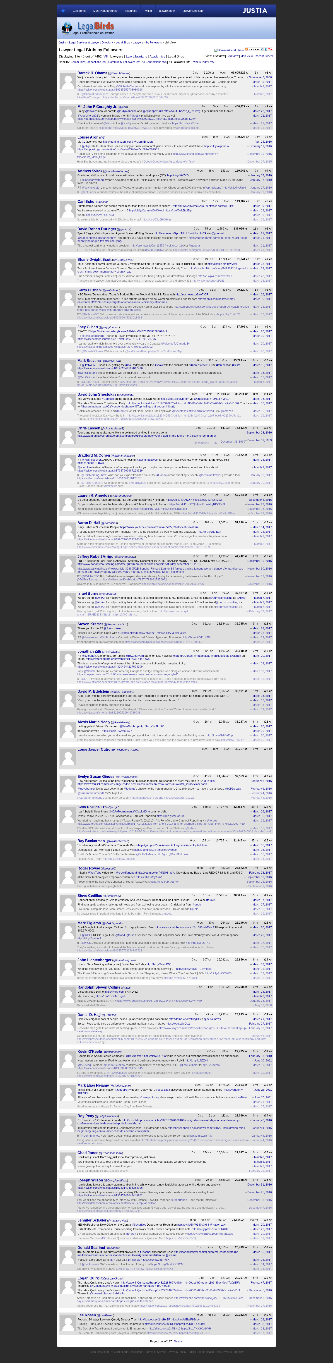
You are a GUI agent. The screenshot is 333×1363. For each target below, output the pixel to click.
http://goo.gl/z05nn (149, 845)
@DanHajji (109, 1015)
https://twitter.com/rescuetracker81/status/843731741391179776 (116, 339)
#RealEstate (226, 1233)
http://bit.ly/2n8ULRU (189, 968)
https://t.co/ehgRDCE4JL (210, 504)
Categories (79, 10)
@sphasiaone (212, 187)
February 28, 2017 (260, 872)
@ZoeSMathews (87, 385)
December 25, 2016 (259, 1192)
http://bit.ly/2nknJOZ (159, 964)
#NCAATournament (121, 811)
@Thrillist (209, 781)
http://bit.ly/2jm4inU (89, 938)
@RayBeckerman (117, 841)
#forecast (222, 365)
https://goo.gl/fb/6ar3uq (171, 816)
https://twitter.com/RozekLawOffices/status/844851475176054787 (165, 642)
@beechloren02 (88, 115)
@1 (102, 137)
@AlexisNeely (120, 722)
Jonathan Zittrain (92, 651)
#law (151, 418)
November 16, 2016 (259, 508)
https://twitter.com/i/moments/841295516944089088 (108, 712)
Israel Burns (87, 593)
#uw (126, 309)
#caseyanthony (233, 1089)
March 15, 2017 (262, 299)
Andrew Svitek (89, 171)
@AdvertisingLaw (124, 960)
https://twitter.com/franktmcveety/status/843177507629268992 (115, 346)
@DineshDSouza (92, 351)
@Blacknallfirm (120, 1285)
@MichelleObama (127, 86)
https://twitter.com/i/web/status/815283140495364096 (110, 1187)
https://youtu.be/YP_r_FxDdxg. (182, 111)
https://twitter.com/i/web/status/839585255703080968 (110, 89)
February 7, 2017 (261, 1282)
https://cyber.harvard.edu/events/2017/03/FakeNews (118, 659)
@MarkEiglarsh (112, 923)
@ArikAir (99, 597)
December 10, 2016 (259, 561)
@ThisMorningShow (93, 475)
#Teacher (145, 1252)
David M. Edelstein (93, 691)
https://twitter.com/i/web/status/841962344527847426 (110, 368)
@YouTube (94, 872)
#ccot (197, 233)
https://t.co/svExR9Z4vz (100, 215)
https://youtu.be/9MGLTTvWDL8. (132, 127)
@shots (108, 123)
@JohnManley (90, 1135)
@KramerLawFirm (116, 624)
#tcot (191, 233)
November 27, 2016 (259, 504)
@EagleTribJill (90, 381)
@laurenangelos (121, 495)
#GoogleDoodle (152, 161)
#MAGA (225, 398)
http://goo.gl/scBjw (114, 858)
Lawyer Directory (193, 10)
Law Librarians (136, 56)
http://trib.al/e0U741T (199, 942)
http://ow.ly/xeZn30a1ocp (202, 1233)
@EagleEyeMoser (226, 381)
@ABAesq (84, 1065)
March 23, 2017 (262, 264)
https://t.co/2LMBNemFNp (166, 351)
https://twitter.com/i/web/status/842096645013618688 (109, 317)
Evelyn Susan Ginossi (96, 777)
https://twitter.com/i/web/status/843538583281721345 (110, 1068)
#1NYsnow (122, 1268)
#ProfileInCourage (88, 97)
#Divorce (123, 633)
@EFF (85, 678)
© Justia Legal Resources (127, 1351)
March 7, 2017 (263, 597)
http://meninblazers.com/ (118, 141)
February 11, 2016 (260, 146)
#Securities (139, 1224)
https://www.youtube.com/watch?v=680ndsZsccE (185, 927)
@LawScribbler (188, 1065)
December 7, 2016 (260, 1207)
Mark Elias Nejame (93, 1085)
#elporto (158, 797)
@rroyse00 (108, 868)
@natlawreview (117, 1220)
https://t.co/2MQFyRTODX (194, 1333)
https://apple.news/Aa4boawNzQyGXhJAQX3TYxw (173, 584)
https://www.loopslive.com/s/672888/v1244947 (144, 1000)
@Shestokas (180, 411)
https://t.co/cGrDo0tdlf (174, 508)
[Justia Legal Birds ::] (87, 28)
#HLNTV (82, 1093)
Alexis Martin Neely (93, 722)
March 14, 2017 (262, 527)
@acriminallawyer (123, 455)
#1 (83, 141)
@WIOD (87, 935)
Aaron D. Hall (88, 523)
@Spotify (134, 115)
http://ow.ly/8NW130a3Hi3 (193, 1224)
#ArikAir (241, 597)
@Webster (90, 671)
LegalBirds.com (99, 1351)
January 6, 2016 (262, 1120)
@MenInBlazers (143, 141)
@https (126, 987)
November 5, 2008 (260, 77)
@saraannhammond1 (90, 793)
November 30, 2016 (259, 568)
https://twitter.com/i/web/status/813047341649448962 (110, 1195)
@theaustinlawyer (101, 1293)
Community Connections (88, 62)
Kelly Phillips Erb (92, 807)
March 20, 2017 (262, 331)
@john (123, 107)
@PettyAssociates (107, 1116)
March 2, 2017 (263, 94)
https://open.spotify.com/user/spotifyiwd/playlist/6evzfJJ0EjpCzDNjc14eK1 (122, 118)
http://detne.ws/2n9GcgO (184, 1019)
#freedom (159, 406)
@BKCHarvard (134, 655)
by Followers (154, 42)
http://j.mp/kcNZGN (196, 1060)
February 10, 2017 (260, 1028)
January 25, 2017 (261, 1000)
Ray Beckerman (91, 841)
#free (158, 1285)
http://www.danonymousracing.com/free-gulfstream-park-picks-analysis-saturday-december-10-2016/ (139, 564)
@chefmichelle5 (100, 418)
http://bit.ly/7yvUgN (234, 187)
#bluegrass (178, 845)
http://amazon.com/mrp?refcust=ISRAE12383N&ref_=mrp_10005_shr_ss (132, 613)
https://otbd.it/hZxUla (193, 513)
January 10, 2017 (261, 475)
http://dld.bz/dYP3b (200, 1135)
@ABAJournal (211, 1065)
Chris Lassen (88, 428)
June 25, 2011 (263, 1089)
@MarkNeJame (120, 1085)
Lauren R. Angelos (93, 495)
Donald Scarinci (91, 1248)
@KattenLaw (218, 1224)
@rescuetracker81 (93, 336)
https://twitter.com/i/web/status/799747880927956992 (134, 579)
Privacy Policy (177, 1351)
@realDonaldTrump (137, 351)
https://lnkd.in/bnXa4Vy (164, 881)
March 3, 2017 (263, 467)
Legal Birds (123, 42)
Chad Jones (87, 1153)
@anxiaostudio (220, 655)
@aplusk (86, 192)
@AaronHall (109, 523)
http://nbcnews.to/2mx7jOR (192, 294)
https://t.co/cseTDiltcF (221, 206)
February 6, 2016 (261, 781)
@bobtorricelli (90, 1264)
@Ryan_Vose (112, 628)
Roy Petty (85, 1116)
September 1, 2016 (260, 886)
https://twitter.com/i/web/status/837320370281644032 (135, 97)
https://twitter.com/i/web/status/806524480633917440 (109, 1210)
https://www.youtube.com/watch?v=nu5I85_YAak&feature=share (159, 527)
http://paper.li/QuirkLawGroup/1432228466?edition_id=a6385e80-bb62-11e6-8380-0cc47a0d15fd (181, 1290)
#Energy (130, 1233)
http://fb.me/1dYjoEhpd (220, 735)
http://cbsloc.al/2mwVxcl (222, 264)
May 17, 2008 (263, 1005)
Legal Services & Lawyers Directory (91, 42)
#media (207, 968)
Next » (178, 1341)
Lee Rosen (86, 1315)
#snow (159, 365)
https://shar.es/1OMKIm (175, 398)
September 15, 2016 (259, 881)
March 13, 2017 (262, 459)
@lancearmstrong (93, 180)
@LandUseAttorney (116, 171)
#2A (204, 233)
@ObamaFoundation (94, 94)
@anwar (90, 111)
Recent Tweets (264, 56)
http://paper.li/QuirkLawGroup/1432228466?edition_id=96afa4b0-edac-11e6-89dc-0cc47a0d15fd (180, 1282)
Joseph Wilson (90, 1180)
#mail (128, 365)
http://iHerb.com (114, 991)
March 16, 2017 (262, 294)
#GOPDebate (232, 788)
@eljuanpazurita (153, 111)
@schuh (103, 202)
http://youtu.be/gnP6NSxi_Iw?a (156, 872)
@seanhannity (107, 238)
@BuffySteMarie (146, 854)
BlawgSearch (167, 10)
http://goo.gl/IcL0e (145, 849)
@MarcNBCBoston (175, 381)
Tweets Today (203, 62)
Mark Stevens (89, 361)
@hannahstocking (187, 127)
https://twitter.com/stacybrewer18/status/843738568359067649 (128, 331)
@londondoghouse (122, 406)
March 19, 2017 (262, 82)
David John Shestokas (96, 394)
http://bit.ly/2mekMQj (176, 978)
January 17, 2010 (261, 175)
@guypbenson (86, 788)
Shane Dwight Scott (94, 259)
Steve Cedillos (89, 896)
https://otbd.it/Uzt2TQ (182, 504)
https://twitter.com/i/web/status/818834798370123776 (109, 478)
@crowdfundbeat (126, 872)
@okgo (86, 146)
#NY (112, 1259)
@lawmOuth (139, 418)
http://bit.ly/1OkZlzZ (232, 740)
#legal (166, 1285)
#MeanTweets (137, 482)
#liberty (170, 406)
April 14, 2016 (263, 141)
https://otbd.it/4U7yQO (146, 508)
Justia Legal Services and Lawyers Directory (216, 1351)
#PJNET (215, 398)
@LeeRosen (105, 1315)
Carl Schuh (87, 202)
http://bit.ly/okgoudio (216, 146)
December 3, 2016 (260, 499)
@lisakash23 (106, 385)
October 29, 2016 (261, 513)
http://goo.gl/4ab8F (168, 854)
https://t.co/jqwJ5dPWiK (155, 1259)
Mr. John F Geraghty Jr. (97, 107)
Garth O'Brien (89, 290)
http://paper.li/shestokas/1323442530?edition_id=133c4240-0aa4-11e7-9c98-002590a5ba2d (184, 415)
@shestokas (125, 394)
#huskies (135, 309)
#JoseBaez (163, 1089)
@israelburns (108, 593)
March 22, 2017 (262, 111)
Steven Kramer (90, 624)
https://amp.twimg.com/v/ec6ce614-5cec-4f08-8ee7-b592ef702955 (118, 149)
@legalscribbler (202, 1072)
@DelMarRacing (87, 579)
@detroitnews (212, 1019)
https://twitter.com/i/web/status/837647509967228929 (110, 470)
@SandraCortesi (183, 655)
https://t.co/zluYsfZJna (185, 123)
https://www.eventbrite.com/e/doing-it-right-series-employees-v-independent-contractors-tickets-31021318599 (144, 547)
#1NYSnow (133, 1259)
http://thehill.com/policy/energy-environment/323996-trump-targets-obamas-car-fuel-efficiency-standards (156, 300)
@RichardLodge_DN (201, 381)
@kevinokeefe (90, 187)
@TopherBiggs (144, 406)
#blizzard (265, 831)
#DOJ (104, 1238)
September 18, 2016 (259, 432)
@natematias (202, 655)
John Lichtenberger (94, 960)
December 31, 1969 (206, 443)
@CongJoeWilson (116, 1180)
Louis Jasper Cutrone (96, 749)
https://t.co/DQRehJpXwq (179, 797)
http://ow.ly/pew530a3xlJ (207, 1229)
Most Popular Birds (105, 10)
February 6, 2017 (261, 1035)
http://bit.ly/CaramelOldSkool (146, 210)
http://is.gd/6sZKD (178, 175)
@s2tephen (89, 655)
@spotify (126, 123)
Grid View (233, 56)
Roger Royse (88, 868)
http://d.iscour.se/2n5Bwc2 (165, 1328)
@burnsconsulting (221, 597)
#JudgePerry (123, 1089)
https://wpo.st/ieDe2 (178, 1023)
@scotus (171, 1255)
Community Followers (124, 62)
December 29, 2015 (259, 154)
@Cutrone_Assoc (127, 749)
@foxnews (110, 486)
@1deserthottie (87, 238)
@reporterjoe (179, 1200)
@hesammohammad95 (94, 406)
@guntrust (124, 229)
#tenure (160, 1255)
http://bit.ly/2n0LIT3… (230, 314)
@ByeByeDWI (111, 361)
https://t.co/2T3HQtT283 (207, 499)
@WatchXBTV (90, 576)
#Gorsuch (108, 398)
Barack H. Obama (92, 73)
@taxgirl (113, 807)
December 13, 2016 (259, 1200)
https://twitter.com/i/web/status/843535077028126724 (109, 1076)
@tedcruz (129, 788)
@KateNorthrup (129, 726)
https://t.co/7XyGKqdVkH (196, 1328)
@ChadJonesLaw (111, 1153)
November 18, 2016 (259, 576)
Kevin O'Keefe (89, 1052)
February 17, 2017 (260, 611)
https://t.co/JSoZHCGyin (156, 219)
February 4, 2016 (261, 793)
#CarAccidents (108, 637)
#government (146, 1255)
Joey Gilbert (87, 327)
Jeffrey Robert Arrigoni (97, 556)
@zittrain (113, 651)
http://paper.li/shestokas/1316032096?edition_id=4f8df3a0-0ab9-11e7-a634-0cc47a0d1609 (183, 403)
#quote (210, 900)
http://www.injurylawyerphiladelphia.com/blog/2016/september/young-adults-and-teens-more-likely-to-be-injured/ (146, 435)
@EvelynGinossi (127, 777)
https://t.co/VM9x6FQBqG (172, 633)
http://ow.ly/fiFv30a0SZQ (181, 1238)
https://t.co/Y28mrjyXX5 (159, 1268)
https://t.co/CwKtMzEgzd (110, 996)
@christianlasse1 (112, 428)
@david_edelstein (122, 691)
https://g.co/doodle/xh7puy (178, 161)
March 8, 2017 (263, 86)
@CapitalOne (141, 811)
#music (166, 845)
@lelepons (105, 127)
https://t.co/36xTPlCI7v (181, 118)
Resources (130, 10)
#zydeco (171, 849)
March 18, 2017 (262, 663)
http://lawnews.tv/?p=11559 (147, 245)
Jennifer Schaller (91, 1220)
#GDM (236, 365)
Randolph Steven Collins (98, 987)
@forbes (212, 820)
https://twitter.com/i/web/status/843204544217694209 (110, 666)
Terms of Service (156, 1351)
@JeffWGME (89, 365)
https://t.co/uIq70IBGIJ (90, 463)
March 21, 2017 (262, 123)
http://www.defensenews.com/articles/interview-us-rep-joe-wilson (116, 1203)
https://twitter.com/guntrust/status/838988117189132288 (207, 250)
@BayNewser (133, 1056)
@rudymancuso (127, 111)
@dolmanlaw (90, 637)
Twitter (148, 10)
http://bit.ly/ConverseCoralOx (190, 206)
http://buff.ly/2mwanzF (143, 633)
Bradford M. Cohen (93, 455)
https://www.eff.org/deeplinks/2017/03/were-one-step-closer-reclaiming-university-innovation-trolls (137, 682)
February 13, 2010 (260, 1056)
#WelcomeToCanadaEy (175, 343)
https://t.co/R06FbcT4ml (190, 1324)
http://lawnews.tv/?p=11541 (170, 233)
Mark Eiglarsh (89, 923)
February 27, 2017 (260, 1023)
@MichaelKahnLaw (142, 1285)
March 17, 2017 (262, 900)
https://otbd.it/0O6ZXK (179, 499)
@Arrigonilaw (126, 556)
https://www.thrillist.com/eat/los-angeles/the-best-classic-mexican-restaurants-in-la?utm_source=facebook (142, 784)
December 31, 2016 (259, 1184)
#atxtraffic (119, 1293)
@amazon (226, 411)
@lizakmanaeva (100, 1285)
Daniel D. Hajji (89, 1015)
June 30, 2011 (263, 1060)
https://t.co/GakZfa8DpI (178, 210)
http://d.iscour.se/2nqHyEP (154, 1319)
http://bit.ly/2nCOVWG (218, 973)
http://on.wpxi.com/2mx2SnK (215, 276)
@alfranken (84, 467)
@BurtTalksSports (126, 385)
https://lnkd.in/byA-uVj (149, 877)
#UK (225, 1229)
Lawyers (138, 42)
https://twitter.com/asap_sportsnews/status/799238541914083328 (180, 1305)
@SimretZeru (112, 896)
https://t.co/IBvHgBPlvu (221, 513)
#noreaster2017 (200, 365)
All (106, 56)
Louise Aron (88, 137)
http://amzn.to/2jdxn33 (201, 411)
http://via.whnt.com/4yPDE (208, 280)
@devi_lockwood (121, 418)
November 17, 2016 (259, 1305)
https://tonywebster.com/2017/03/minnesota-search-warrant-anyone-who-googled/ (127, 674)
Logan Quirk (88, 1278)
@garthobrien (110, 290)
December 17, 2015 (259, 161)
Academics (157, 56)
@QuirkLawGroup (111, 1278)
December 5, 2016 (260, 1290)
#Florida (162, 475)
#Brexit (193, 978)
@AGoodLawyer (123, 259)
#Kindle (121, 411)
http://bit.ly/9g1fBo (155, 1056)
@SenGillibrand (87, 372)
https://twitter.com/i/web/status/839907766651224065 (110, 539)
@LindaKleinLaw (114, 1065)
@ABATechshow (117, 1072)
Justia (246, 13)
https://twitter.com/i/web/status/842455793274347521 (109, 950)
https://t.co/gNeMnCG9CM (167, 1264)
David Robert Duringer (96, 229)
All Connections (154, 62)
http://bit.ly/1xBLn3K (152, 726)
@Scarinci (112, 1248)
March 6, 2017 (263, 381)
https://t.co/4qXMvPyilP (188, 1000)
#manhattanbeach (141, 797)
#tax (242, 823)
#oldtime (202, 845)
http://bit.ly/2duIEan (209, 531)
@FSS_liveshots (92, 459)
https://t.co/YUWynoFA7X (117, 731)
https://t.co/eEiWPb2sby (185, 1319)
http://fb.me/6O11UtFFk (197, 637)
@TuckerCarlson (91, 482)
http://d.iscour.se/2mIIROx (160, 1324)
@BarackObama (119, 73)
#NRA (160, 250)
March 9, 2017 (263, 536)
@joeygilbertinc (109, 327)
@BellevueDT (89, 314)
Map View (247, 56)
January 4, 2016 (262, 1128)
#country (191, 845)
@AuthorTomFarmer (132, 381)
